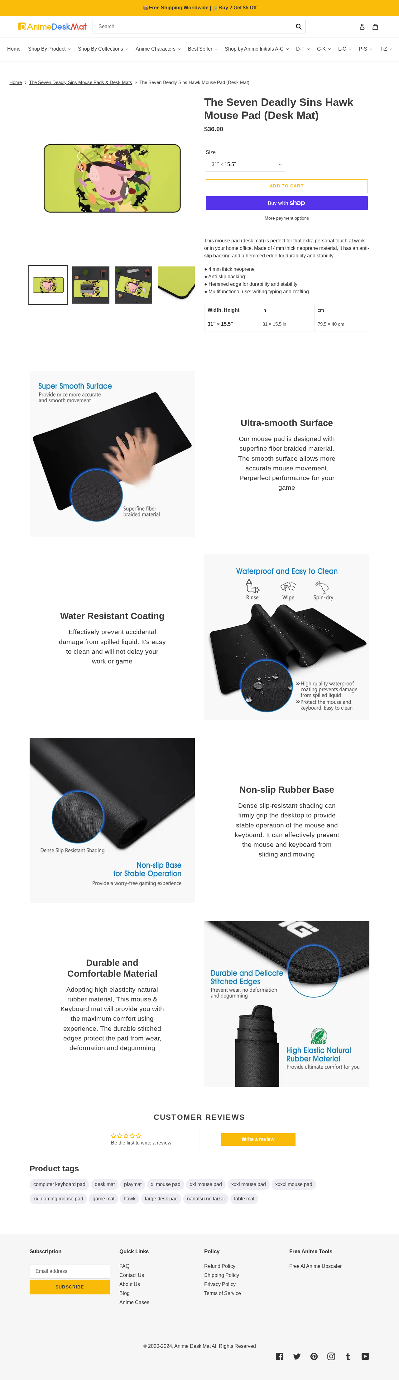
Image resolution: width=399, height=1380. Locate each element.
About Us (129, 1284)
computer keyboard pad (59, 1184)
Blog (124, 1293)
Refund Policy (219, 1266)
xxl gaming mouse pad (58, 1198)
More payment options (287, 218)
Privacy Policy (220, 1284)
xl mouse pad (165, 1184)
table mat (244, 1198)
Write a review (258, 1139)
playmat (133, 1184)
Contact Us (131, 1275)
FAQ (124, 1266)
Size (211, 152)
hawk (130, 1198)
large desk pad (161, 1198)
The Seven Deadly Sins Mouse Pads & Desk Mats (80, 82)
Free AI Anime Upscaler (315, 1266)
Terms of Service (222, 1293)
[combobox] (199, 26)
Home (15, 82)
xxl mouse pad (206, 1184)
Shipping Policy (221, 1275)
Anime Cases (134, 1302)
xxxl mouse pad (248, 1184)
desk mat (105, 1184)
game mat (103, 1198)
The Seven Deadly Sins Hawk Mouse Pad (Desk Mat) (194, 82)
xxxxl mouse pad (293, 1184)
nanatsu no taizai (206, 1198)
